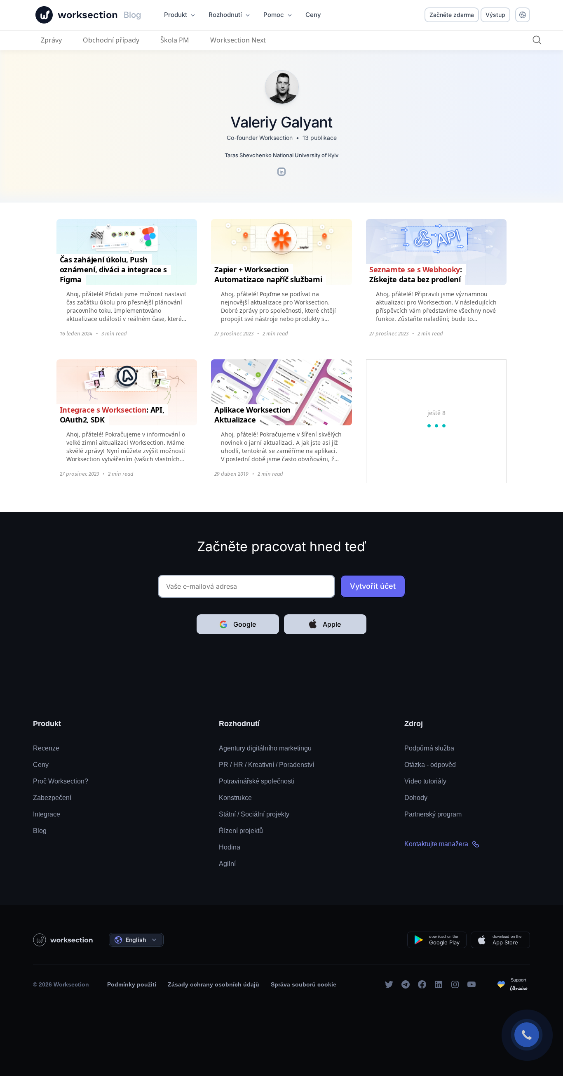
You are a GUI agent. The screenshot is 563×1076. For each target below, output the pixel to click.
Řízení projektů (241, 830)
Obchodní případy (111, 40)
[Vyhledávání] (537, 40)
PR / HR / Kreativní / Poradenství (266, 764)
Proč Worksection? (60, 781)
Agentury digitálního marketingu (265, 748)
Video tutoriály (425, 781)
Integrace (46, 814)
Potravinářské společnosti (256, 781)
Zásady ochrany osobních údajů (213, 984)
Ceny (41, 764)
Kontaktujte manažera (436, 843)
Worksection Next (238, 40)
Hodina (229, 847)
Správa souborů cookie (303, 984)
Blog (40, 830)
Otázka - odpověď (430, 764)
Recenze (46, 748)
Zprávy (51, 40)
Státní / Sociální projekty (254, 814)
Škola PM (174, 40)
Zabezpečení (52, 797)
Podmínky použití (131, 984)
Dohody (415, 797)
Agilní (227, 863)
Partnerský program (433, 814)
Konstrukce (235, 797)
